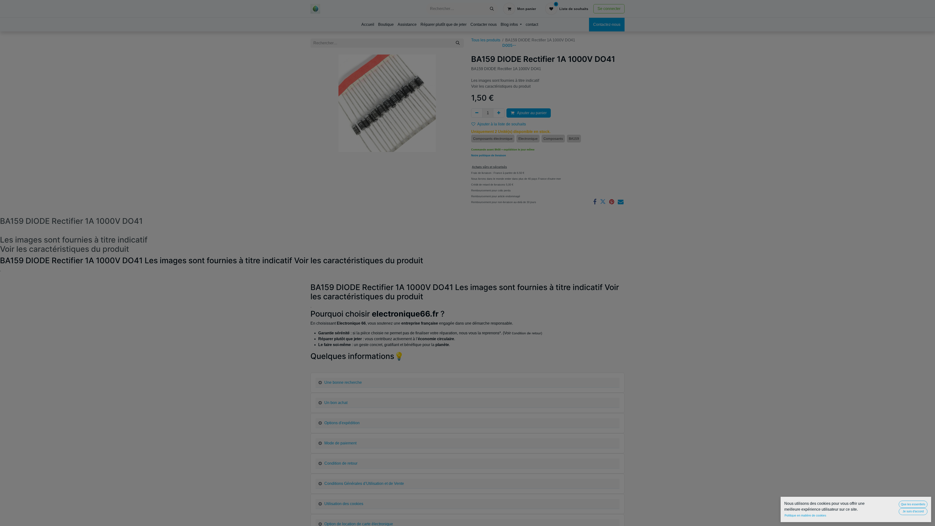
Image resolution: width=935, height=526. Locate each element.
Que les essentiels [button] (913, 504)
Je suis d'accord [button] (913, 511)
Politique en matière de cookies (805, 515)
